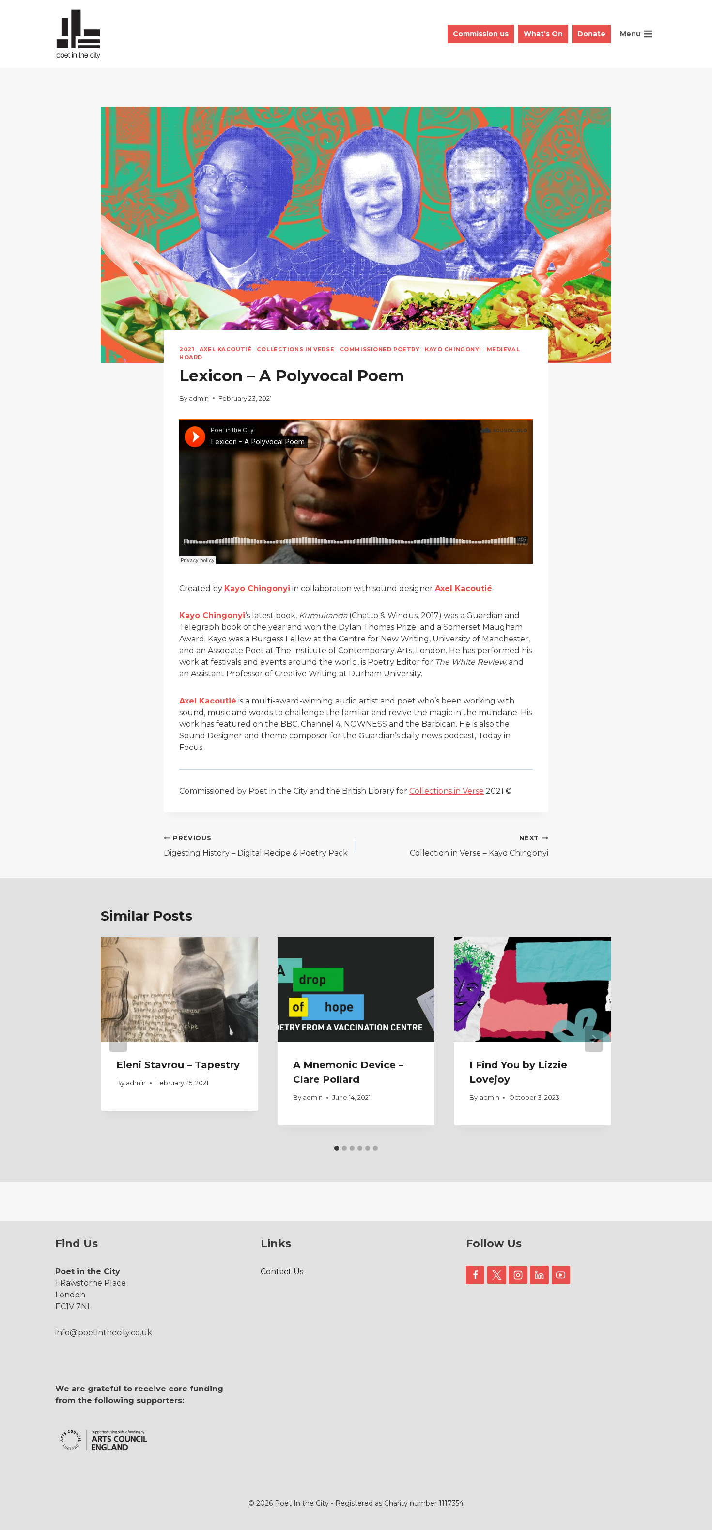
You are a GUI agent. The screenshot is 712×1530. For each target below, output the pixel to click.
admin (199, 398)
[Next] (594, 1039)
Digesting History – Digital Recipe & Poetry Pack (256, 846)
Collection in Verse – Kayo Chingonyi (479, 846)
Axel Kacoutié (225, 349)
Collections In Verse (295, 349)
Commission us (481, 34)
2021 (186, 349)
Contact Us (282, 1271)
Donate (591, 34)
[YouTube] (561, 1275)
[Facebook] (475, 1275)
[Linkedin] (539, 1275)
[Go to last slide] (118, 1039)
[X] (496, 1275)
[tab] (336, 1148)
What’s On (543, 34)
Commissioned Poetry (380, 349)
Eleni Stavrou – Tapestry (178, 1065)
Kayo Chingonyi (453, 349)
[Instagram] (518, 1275)
